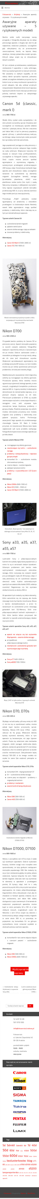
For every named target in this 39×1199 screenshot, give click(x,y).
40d (34, 1145)
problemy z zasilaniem (15, 783)
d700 (22, 1164)
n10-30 (21, 1172)
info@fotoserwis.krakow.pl (23, 1028)
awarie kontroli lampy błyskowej (19, 786)
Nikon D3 (10, 487)
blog (29, 1160)
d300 (18, 1164)
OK (29, 1006)
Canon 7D (10, 246)
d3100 (28, 1164)
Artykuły (17, 14)
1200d (35, 1156)
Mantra (23, 1193)
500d (33, 1150)
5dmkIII (19, 1145)
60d (12, 1150)
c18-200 (7, 1164)
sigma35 (5, 1178)
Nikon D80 (11, 796)
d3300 (4, 1169)
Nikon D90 (11, 954)
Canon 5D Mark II (13, 243)
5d (4, 1145)
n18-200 (10, 1175)
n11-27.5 (26, 1172)
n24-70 (16, 1175)
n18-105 (5, 1175)
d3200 (34, 1164)
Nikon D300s (12, 484)
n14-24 (30, 1172)
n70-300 (21, 1175)
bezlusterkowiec (16, 1160)
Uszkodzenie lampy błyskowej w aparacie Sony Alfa (10, 989)
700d (26, 1156)
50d (5, 1150)
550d (6, 1155)
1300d (4, 1161)
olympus (34, 1175)
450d (26, 1150)
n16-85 (35, 1172)
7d (29, 1145)
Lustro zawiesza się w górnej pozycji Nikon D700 (28, 989)
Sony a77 (10, 659)
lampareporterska (11, 1172)
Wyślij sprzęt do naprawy (20, 971)
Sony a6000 (11, 662)
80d (21, 1151)
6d (25, 1145)
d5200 (33, 1168)
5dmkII (11, 1145)
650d (20, 1156)
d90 (15, 1164)
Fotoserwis (11, 3)
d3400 (12, 1169)
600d (13, 1155)
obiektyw (27, 1175)
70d (17, 1150)
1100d (30, 1156)
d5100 (21, 1168)
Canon (12, 1164)
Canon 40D (11, 799)
